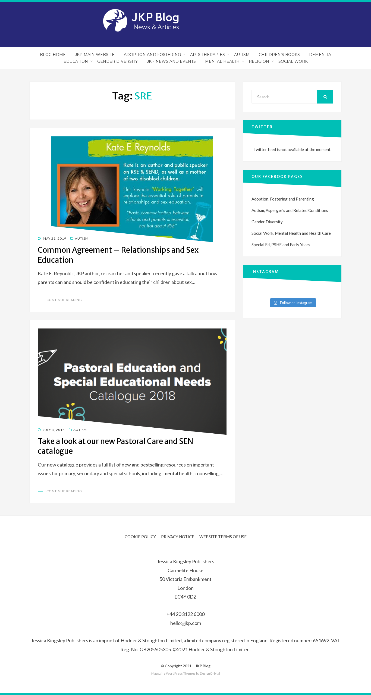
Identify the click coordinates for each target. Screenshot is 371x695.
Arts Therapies (207, 54)
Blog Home (53, 54)
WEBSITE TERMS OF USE (223, 536)
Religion (259, 61)
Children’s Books (279, 54)
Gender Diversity (117, 61)
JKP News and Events (171, 61)
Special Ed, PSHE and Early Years (280, 244)
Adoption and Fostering (152, 54)
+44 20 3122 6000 (185, 614)
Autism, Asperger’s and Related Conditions (289, 210)
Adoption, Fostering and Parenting (282, 198)
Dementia (320, 54)
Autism (242, 54)
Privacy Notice (177, 536)
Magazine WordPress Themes (173, 673)
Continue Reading (64, 300)
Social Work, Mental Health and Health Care (291, 233)
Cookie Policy (140, 536)
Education (76, 61)
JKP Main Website (95, 54)
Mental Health (222, 61)
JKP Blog (202, 665)
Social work (293, 61)
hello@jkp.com (185, 623)
